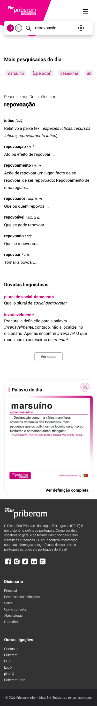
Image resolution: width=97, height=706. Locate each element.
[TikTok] (25, 563)
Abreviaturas (13, 616)
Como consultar (16, 610)
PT (10, 28)
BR (18, 28)
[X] (43, 563)
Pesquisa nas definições (22, 597)
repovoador (14, 198)
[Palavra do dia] (84, 387)
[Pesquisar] (28, 28)
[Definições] (81, 28)
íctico (9, 120)
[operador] (42, 73)
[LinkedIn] (34, 563)
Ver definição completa (67, 490)
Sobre (8, 603)
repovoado (14, 235)
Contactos (11, 649)
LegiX (8, 668)
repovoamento (17, 165)
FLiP (7, 661)
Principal (10, 591)
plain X (9, 674)
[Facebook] (8, 563)
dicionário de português (32, 531)
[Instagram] (16, 563)
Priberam (11, 655)
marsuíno (15, 73)
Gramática (11, 622)
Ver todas (48, 357)
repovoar (12, 254)
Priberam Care (14, 680)
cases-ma (69, 73)
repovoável (14, 217)
